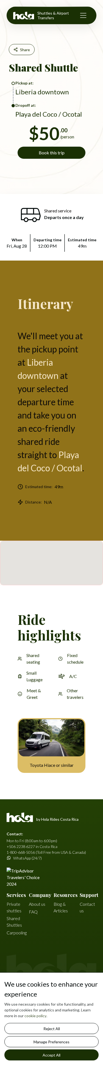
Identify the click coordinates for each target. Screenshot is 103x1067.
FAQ (33, 911)
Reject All (51, 1028)
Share (25, 49)
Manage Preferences (51, 1041)
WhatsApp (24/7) (27, 858)
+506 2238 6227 (21, 846)
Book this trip (52, 152)
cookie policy (35, 1015)
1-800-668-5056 (21, 852)
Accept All (51, 1055)
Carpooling (17, 932)
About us (37, 904)
